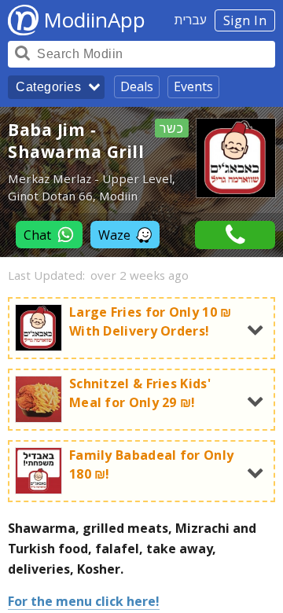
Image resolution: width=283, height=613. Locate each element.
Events (193, 86)
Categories (48, 87)
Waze (114, 235)
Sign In (245, 20)
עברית (191, 20)
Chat (37, 235)
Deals (136, 86)
